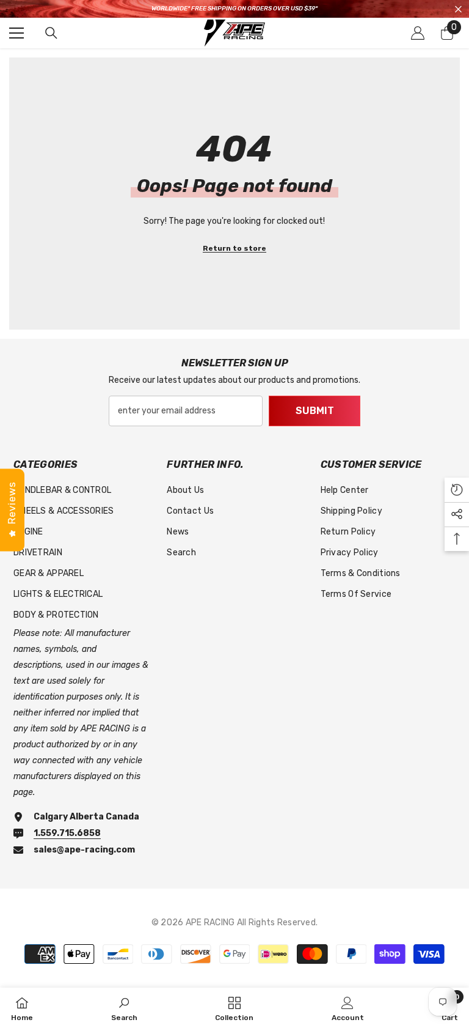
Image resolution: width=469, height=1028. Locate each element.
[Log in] (417, 33)
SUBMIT (315, 410)
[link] (124, 1008)
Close (458, 8)
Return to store (234, 248)
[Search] (51, 33)
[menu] (16, 33)
